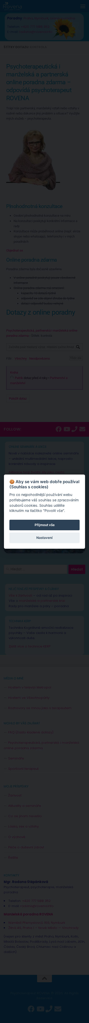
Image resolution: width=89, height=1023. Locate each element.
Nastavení (44, 538)
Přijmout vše (45, 525)
